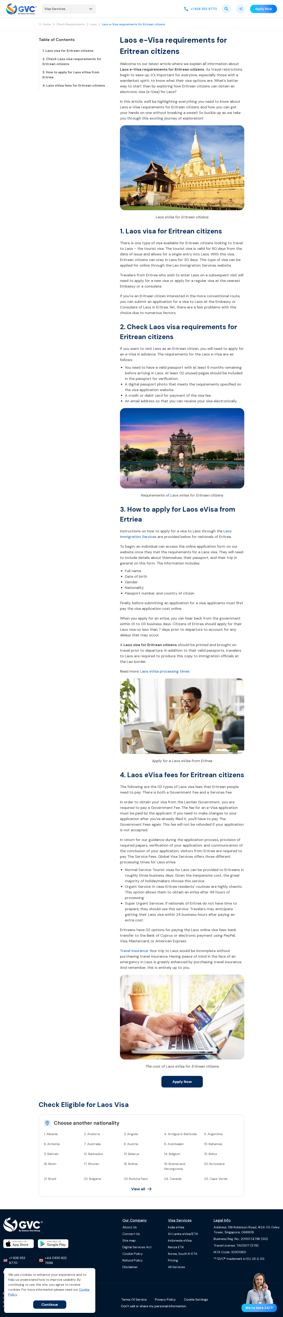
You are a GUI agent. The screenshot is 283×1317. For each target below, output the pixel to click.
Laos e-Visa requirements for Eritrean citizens (133, 24)
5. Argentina (213, 1134)
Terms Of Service (134, 1299)
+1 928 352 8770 (17, 1260)
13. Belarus (131, 1154)
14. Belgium (172, 1154)
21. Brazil (50, 1179)
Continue (49, 1304)
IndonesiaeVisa (180, 1240)
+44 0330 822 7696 (56, 1260)
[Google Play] (53, 1243)
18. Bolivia (131, 1164)
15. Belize (210, 1154)
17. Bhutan (91, 1164)
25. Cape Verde (215, 1179)
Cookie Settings (196, 1299)
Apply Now (182, 1081)
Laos (93, 24)
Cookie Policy (132, 1254)
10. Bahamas (213, 1144)
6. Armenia (52, 1144)
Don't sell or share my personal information (153, 1306)
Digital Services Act (137, 1247)
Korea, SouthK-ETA (182, 1254)
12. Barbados (93, 1154)
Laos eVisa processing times (165, 671)
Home (47, 24)
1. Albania (51, 1134)
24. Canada (172, 1179)
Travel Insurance (134, 950)
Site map (129, 1240)
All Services (176, 1267)
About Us (129, 1227)
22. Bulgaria (92, 1179)
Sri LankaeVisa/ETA (183, 1234)
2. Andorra (92, 1134)
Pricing (173, 1260)
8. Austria (131, 1144)
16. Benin (50, 1164)
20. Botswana (214, 1164)
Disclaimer (130, 1267)
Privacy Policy (165, 1299)
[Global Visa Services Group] (21, 8)
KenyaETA (176, 1247)
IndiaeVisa (176, 1227)
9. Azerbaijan (174, 1144)
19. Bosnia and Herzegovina (174, 1166)
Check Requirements (70, 24)
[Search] (226, 8)
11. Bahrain (51, 1154)
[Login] (240, 8)
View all (138, 1189)
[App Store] (18, 1243)
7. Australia (92, 1144)
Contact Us (131, 1234)
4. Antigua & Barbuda (180, 1134)
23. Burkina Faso (136, 1179)
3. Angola (131, 1134)
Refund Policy (132, 1260)
